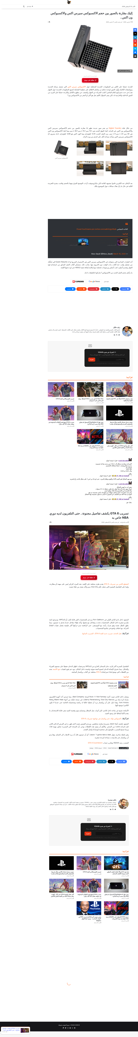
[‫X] (117, 335)
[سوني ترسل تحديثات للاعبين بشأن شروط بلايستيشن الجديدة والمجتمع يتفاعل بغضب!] (119, 413)
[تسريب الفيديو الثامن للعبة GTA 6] (61, 389)
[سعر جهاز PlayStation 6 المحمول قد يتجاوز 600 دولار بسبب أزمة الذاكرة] (90, 413)
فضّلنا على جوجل (89, 80)
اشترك (92, 359)
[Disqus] (90, 480)
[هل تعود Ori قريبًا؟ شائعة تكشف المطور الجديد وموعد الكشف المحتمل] (83, 241)
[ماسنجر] (135, 52)
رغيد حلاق (116, 327)
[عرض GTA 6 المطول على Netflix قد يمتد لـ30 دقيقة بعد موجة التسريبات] (90, 436)
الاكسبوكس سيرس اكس (77, 87)
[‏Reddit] (135, 45)
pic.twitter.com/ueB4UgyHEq (103, 229)
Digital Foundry (115, 128)
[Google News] (94, 281)
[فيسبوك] (135, 30)
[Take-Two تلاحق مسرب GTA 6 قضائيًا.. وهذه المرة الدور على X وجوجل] (90, 389)
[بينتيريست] (135, 41)
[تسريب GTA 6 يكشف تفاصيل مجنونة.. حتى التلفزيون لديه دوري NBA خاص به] (122, 241)
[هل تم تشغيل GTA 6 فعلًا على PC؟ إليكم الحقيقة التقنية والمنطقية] (119, 389)
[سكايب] (135, 48)
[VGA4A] (69, 2)
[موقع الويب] (119, 335)
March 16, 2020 (119, 254)
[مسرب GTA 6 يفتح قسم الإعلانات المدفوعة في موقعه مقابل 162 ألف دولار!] (61, 413)
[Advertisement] (90, 112)
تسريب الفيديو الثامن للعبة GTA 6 (65, 399)
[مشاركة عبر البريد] (135, 56)
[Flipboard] (78, 281)
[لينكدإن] (114, 335)
